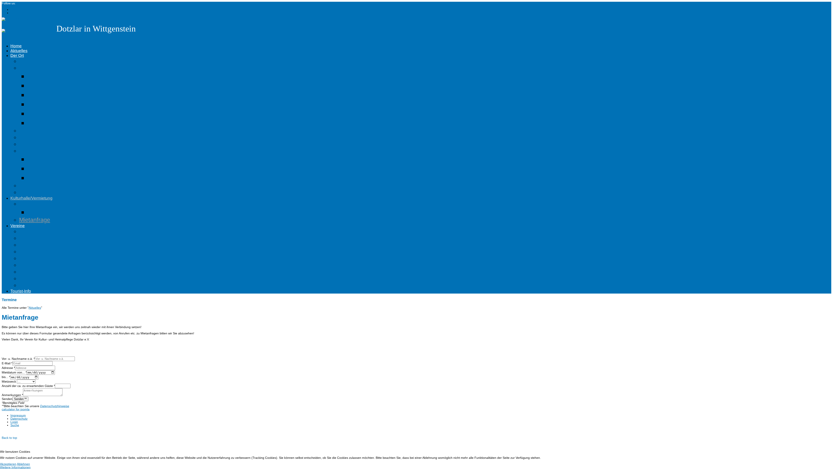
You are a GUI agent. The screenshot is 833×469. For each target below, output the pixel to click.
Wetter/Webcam (40, 144)
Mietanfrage (34, 220)
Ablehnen (23, 464)
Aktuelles (19, 50)
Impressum (18, 415)
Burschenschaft (39, 231)
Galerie (28, 185)
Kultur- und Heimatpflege (51, 251)
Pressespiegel (53, 177)
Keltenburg (47, 122)
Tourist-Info (20, 291)
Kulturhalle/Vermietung (31, 198)
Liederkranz (34, 258)
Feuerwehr (33, 238)
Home (16, 46)
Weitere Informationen (15, 467)
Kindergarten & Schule (48, 137)
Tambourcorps (37, 272)
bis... (6, 377)
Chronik (42, 85)
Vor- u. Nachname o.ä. (18, 358)
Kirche (27, 130)
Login (14, 422)
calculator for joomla (16, 409)
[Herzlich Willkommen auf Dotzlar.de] (27, 30)
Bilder (26, 204)
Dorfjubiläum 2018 (43, 151)
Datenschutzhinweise (54, 406)
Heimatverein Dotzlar (46, 245)
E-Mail (7, 363)
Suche (14, 425)
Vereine (17, 225)
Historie (29, 68)
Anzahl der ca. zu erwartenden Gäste (28, 386)
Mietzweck (9, 381)
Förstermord (50, 104)
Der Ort (17, 55)
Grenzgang (48, 113)
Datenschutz (19, 418)
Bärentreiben (51, 76)
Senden (7, 399)
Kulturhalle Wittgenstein (50, 192)
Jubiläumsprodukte (62, 158)
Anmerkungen (12, 395)
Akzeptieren (8, 464)
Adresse (8, 368)
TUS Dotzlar (35, 265)
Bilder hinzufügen (59, 211)
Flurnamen (47, 94)
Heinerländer (36, 278)
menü (6, 38)
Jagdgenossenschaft (46, 285)
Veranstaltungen (57, 168)
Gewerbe (31, 61)
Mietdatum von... (14, 372)
